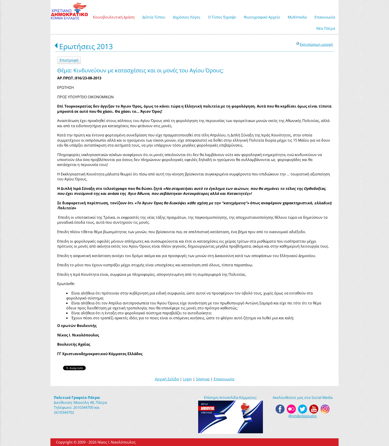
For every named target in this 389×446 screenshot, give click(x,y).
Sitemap (203, 379)
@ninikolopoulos (302, 416)
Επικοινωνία (224, 379)
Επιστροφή (69, 60)
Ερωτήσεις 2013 (86, 46)
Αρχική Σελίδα (167, 379)
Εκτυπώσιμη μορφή (316, 44)
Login (187, 379)
